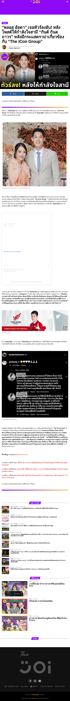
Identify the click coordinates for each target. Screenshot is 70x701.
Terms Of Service (46, 686)
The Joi (34, 698)
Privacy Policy (60, 686)
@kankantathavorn (22, 454)
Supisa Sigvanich (14, 48)
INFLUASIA (35, 694)
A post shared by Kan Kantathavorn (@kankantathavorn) (26, 282)
